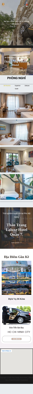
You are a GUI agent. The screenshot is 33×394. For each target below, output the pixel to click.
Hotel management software (12, 47)
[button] (16, 339)
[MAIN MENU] (31, 4)
